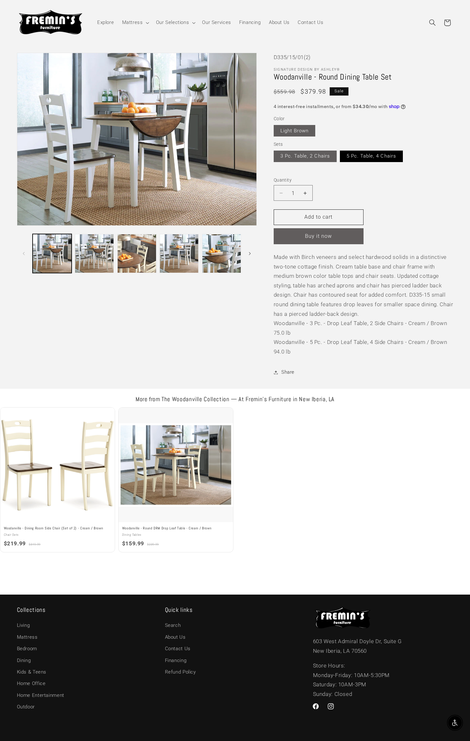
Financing (176, 660)
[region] (235, 480)
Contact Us (178, 649)
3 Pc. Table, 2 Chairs (305, 156)
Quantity (283, 180)
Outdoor (26, 707)
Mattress (27, 637)
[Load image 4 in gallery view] (179, 253)
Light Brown (294, 131)
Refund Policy (180, 672)
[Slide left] (24, 253)
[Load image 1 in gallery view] (52, 253)
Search (173, 625)
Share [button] (287, 372)
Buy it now (318, 236)
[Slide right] (250, 253)
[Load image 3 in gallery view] (136, 253)
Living (23, 625)
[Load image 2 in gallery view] (94, 253)
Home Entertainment (40, 695)
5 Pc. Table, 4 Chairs (371, 156)
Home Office (31, 684)
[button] (135, 23)
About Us (175, 637)
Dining (24, 660)
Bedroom (27, 649)
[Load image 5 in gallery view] (221, 253)
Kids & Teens (32, 672)
